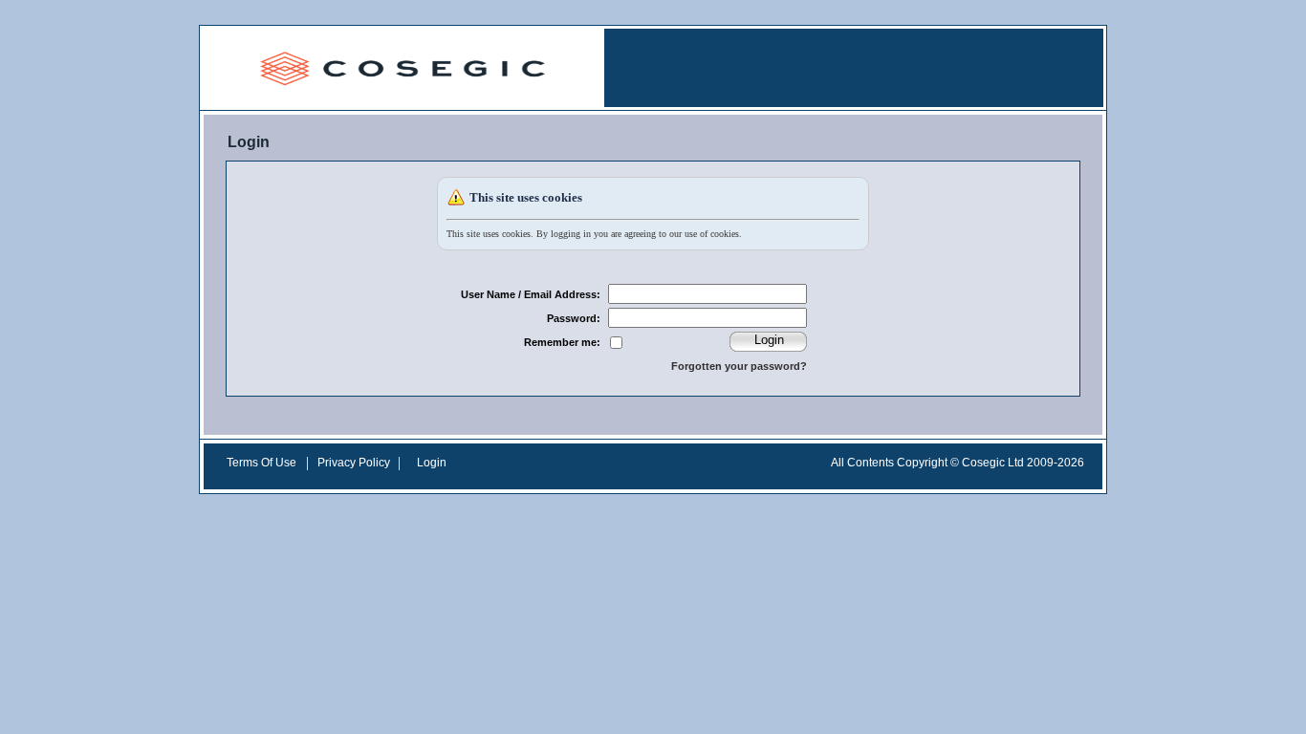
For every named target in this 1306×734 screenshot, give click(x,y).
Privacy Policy (353, 462)
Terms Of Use (261, 462)
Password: (573, 318)
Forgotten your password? (739, 366)
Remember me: (562, 342)
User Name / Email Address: (530, 294)
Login (431, 462)
